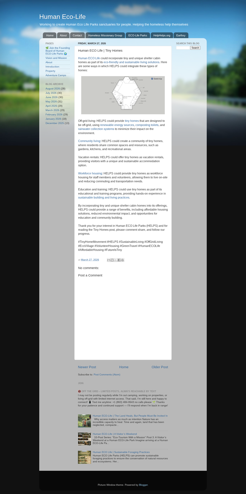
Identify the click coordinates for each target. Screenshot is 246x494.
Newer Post (87, 367)
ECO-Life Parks (137, 35)
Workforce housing (90, 173)
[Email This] (109, 260)
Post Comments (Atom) (107, 374)
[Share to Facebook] (119, 260)
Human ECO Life (89, 58)
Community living (89, 141)
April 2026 (51, 106)
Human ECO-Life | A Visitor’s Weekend (115, 434)
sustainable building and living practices (103, 197)
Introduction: (53, 66)
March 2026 (52, 110)
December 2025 (55, 123)
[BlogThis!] (112, 260)
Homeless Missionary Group (105, 35)
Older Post (160, 367)
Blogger (143, 485)
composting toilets (146, 125)
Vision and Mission (56, 58)
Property (50, 71)
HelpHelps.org (161, 35)
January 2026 (53, 119)
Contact (77, 35)
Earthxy (180, 35)
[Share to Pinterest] (122, 260)
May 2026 (51, 101)
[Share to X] (115, 260)
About (63, 35)
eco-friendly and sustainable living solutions (131, 62)
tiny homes (132, 120)
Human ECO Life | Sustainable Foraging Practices (121, 452)
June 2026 (52, 97)
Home (49, 35)
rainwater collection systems (96, 128)
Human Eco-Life (62, 16)
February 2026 (54, 114)
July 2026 (51, 93)
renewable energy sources (117, 125)
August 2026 (53, 88)
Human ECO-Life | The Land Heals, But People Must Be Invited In (130, 415)
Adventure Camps (56, 75)
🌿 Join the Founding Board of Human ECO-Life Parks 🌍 (58, 51)
